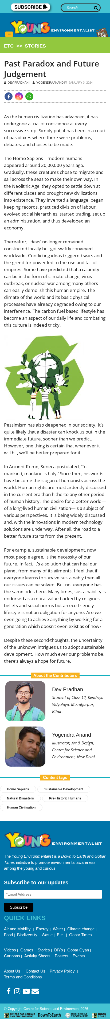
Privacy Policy (63, 971)
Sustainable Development (63, 789)
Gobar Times (80, 934)
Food (8, 934)
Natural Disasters (20, 798)
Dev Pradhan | (19, 82)
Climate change (81, 929)
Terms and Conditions (23, 977)
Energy (42, 929)
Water (58, 929)
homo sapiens (18, 789)
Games (26, 950)
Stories (44, 950)
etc (9, 46)
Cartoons (12, 956)
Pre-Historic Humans (65, 798)
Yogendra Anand (49, 82)
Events (79, 956)
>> (25, 46)
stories (35, 46)
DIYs (58, 950)
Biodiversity (27, 934)
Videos (10, 950)
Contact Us (35, 971)
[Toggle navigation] (9, 34)
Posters (61, 956)
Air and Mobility (18, 929)
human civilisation (21, 807)
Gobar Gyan (78, 950)
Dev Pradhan (67, 689)
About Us (12, 971)
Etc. (60, 934)
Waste (47, 934)
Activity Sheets (37, 956)
